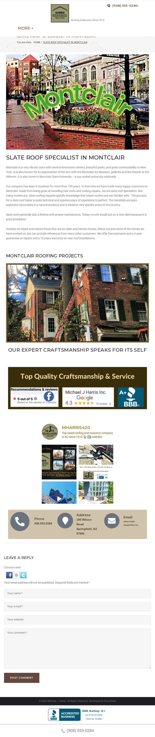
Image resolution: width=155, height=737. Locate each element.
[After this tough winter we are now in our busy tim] (96, 462)
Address (83, 515)
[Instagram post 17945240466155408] (59, 462)
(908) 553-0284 (125, 5)
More (24, 28)
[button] (9, 574)
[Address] (65, 520)
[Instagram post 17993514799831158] (96, 498)
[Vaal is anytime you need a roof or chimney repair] (59, 498)
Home (37, 42)
